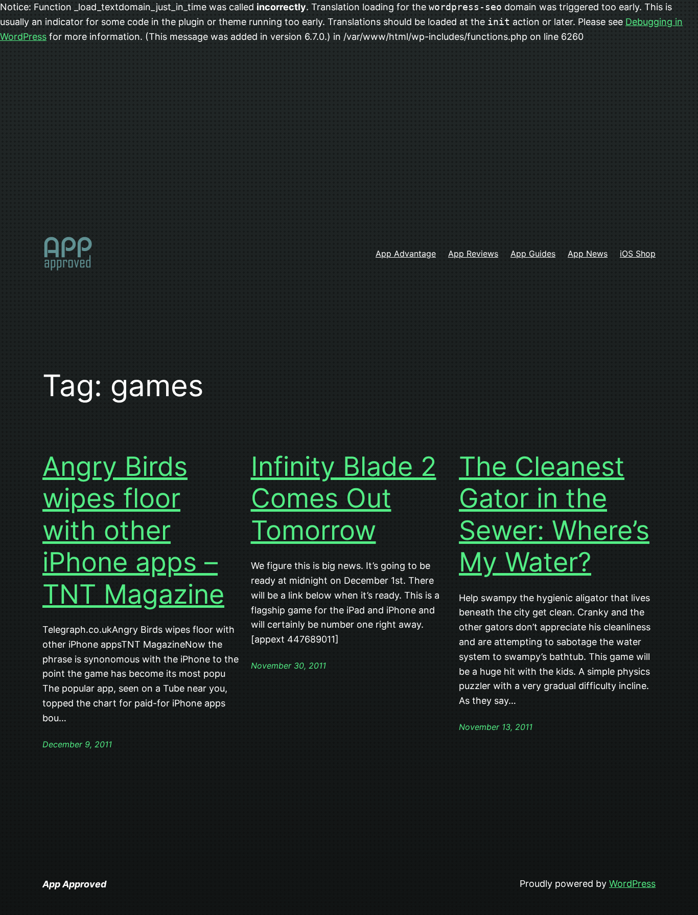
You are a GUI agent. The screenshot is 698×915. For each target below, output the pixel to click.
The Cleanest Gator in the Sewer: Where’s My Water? (554, 514)
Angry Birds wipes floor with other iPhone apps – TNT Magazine (133, 530)
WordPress (632, 883)
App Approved (74, 884)
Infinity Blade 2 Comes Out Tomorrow (343, 498)
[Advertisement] (349, 144)
